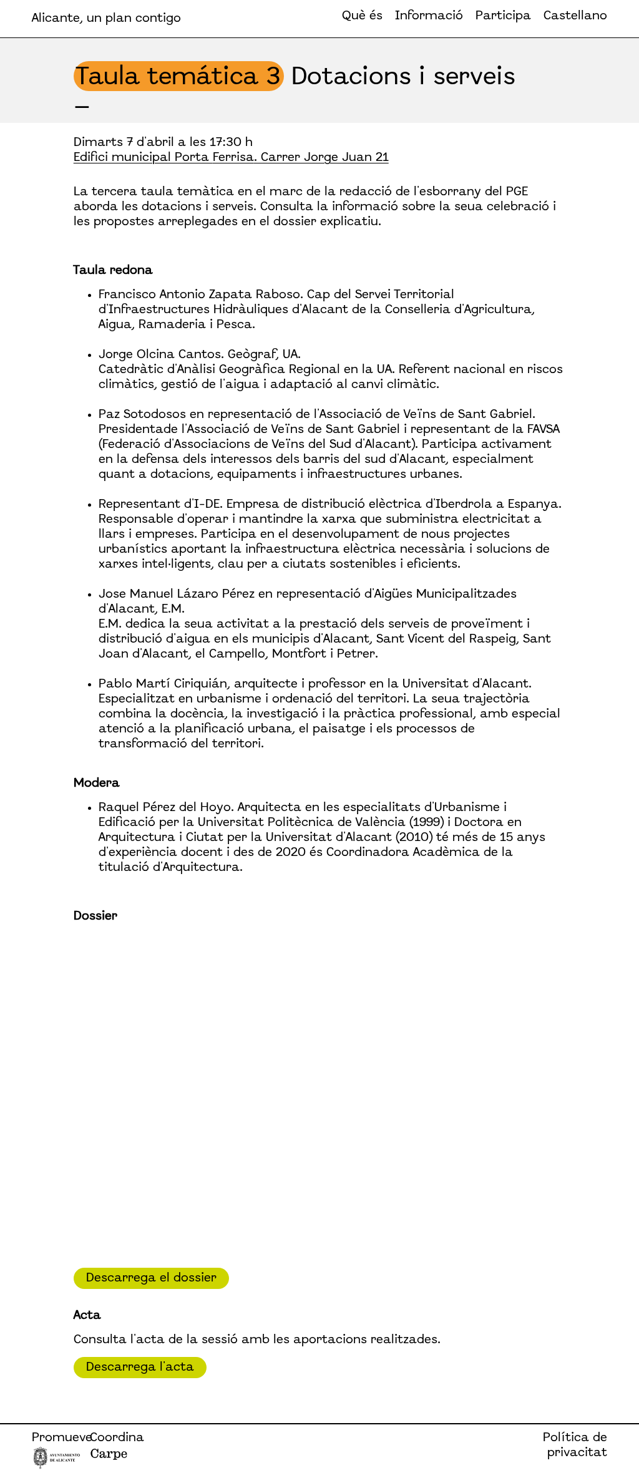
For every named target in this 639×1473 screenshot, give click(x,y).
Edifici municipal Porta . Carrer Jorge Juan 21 (231, 158)
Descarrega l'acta (140, 1367)
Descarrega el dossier (151, 1278)
